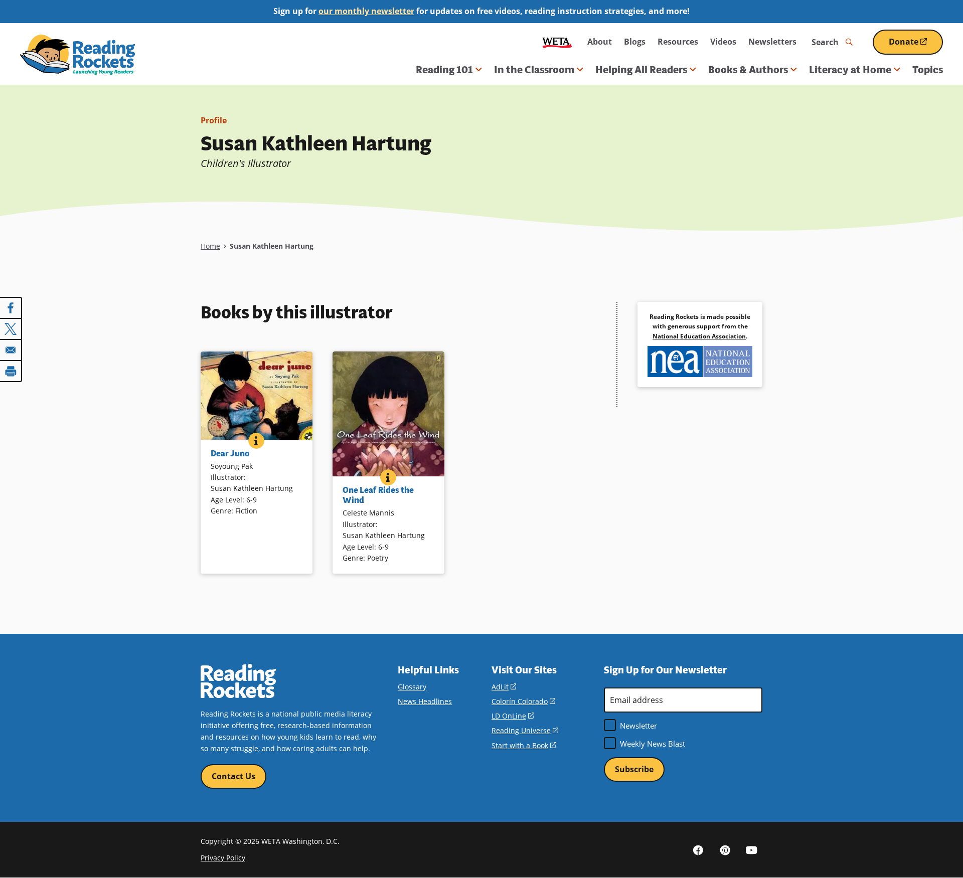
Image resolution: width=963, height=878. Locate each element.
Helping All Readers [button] (641, 70)
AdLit (504, 686)
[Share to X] (11, 329)
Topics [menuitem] (927, 70)
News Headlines (425, 701)
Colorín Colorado (523, 701)
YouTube (751, 849)
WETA (557, 42)
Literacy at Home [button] (850, 70)
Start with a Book (524, 745)
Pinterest (725, 849)
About (599, 41)
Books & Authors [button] (748, 70)
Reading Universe (525, 730)
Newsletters (772, 41)
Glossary (412, 686)
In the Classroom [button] (534, 70)
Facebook (698, 849)
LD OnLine (513, 716)
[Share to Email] (11, 350)
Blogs (635, 41)
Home (210, 246)
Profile (214, 120)
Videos (723, 41)
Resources (678, 41)
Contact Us (233, 776)
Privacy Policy (223, 857)
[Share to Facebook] (11, 308)
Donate (916, 45)
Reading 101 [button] (444, 70)
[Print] (11, 371)
